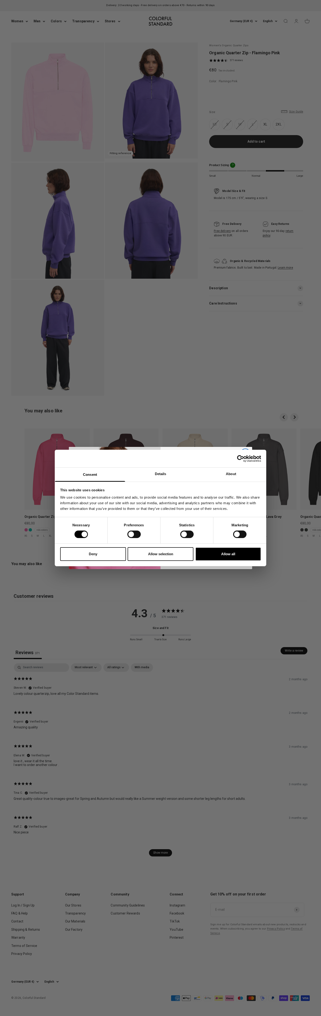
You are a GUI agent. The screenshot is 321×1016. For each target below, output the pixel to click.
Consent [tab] (90, 475)
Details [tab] (160, 474)
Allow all (228, 554)
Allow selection (160, 554)
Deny (93, 554)
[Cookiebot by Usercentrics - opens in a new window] (240, 458)
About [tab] (231, 474)
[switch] (134, 534)
